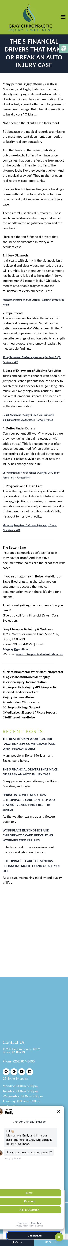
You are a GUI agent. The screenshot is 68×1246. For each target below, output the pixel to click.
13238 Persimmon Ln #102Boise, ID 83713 (21, 1051)
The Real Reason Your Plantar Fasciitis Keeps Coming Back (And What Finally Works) (29, 743)
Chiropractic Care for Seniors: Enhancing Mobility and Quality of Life (32, 866)
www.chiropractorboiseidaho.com (39, 654)
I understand (34, 1235)
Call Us (18, 1242)
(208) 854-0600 (24, 1061)
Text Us (53, 1242)
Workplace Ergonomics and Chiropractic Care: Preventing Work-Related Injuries (28, 835)
